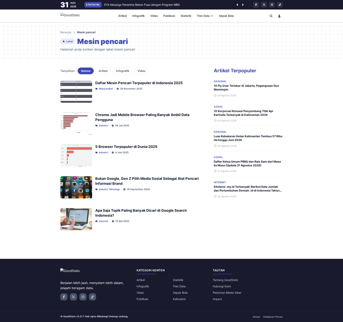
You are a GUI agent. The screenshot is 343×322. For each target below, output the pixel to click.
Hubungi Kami (222, 286)
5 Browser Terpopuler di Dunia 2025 (126, 147)
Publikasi (169, 15)
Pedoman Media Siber (227, 292)
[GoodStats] (72, 16)
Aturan (256, 316)
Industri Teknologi (109, 189)
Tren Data (203, 15)
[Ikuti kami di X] (264, 5)
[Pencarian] (271, 16)
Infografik (138, 15)
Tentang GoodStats (225, 280)
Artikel (122, 15)
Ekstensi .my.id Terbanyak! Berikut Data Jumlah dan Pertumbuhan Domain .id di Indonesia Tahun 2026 (247, 190)
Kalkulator (179, 299)
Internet (103, 221)
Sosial (218, 106)
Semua (85, 70)
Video (154, 15)
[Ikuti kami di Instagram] (272, 5)
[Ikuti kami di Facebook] (256, 5)
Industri (103, 125)
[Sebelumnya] (237, 4)
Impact (217, 299)
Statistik (186, 15)
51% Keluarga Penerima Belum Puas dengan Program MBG (142, 4)
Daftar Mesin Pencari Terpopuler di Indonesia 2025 (139, 83)
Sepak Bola (226, 15)
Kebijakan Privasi (273, 316)
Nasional (220, 81)
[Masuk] (279, 16)
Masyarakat (106, 88)
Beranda (65, 32)
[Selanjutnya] (242, 4)
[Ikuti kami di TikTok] (280, 5)
